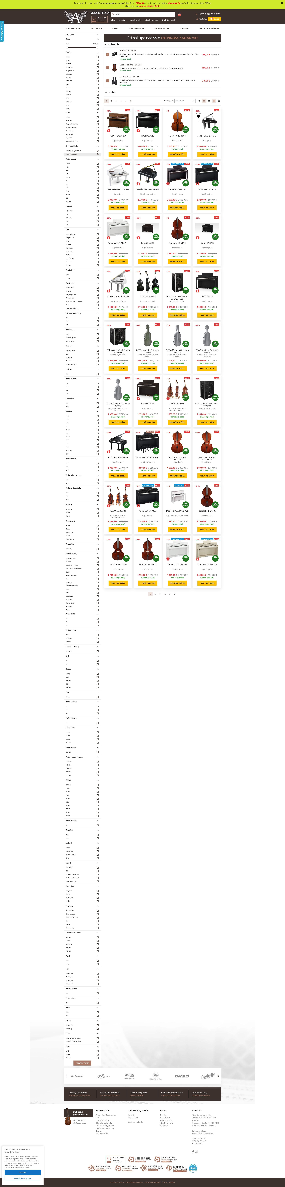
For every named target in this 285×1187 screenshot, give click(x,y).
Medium (69, 357)
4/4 (67, 447)
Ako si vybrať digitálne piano (106, 1115)
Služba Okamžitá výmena (105, 1128)
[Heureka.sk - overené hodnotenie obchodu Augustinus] (193, 1168)
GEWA (68, 109)
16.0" (68, 437)
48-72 (68, 177)
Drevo (68, 848)
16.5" (68, 440)
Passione (69, 600)
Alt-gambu (69, 891)
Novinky (163, 1115)
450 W (68, 795)
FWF (67, 105)
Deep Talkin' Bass (72, 565)
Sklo (67, 858)
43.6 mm (69, 944)
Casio (68, 84)
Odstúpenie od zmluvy (136, 1122)
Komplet (69, 120)
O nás (98, 1118)
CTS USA (69, 81)
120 (67, 191)
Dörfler (68, 95)
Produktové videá (168, 20)
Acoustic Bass (70, 558)
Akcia (68, 117)
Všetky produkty (71, 154)
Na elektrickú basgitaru (73, 1042)
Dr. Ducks (69, 88)
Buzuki (68, 245)
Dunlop (68, 91)
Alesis (68, 57)
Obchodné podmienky (104, 1123)
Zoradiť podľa (169, 101)
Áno (67, 407)
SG (67, 871)
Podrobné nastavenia (22, 1178)
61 (67, 390)
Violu (68, 901)
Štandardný (70, 928)
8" (67, 325)
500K (67, 684)
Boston (68, 78)
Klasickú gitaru (71, 338)
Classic (68, 562)
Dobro (68, 334)
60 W (67, 802)
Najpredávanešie (166, 1120)
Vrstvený (69, 1029)
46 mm (68, 948)
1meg (68, 674)
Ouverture (69, 596)
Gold (67, 579)
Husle (68, 894)
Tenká (68, 516)
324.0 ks (68, 772)
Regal (68, 610)
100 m (68, 736)
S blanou (69, 255)
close (282, 3)
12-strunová (70, 288)
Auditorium (70, 910)
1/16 (67, 416)
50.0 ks (68, 775)
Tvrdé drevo (70, 539)
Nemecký (69, 867)
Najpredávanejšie (135, 20)
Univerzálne (70, 341)
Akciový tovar (165, 1118)
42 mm (68, 937)
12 (199, 101)
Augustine (69, 67)
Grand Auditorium (72, 917)
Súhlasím (22, 1172)
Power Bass (70, 603)
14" (67, 221)
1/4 (67, 423)
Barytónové (70, 238)
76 (67, 394)
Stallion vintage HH (72, 874)
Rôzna (68, 513)
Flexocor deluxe (71, 575)
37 (67, 383)
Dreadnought (70, 914)
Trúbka (68, 265)
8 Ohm (68, 687)
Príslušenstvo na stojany (74, 301)
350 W (68, 788)
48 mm (68, 951)
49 (67, 387)
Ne (67, 1012)
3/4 (67, 444)
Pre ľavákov (70, 298)
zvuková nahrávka (72, 141)
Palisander (69, 532)
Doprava (99, 1131)
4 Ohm (68, 681)
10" (67, 318)
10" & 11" (69, 211)
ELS (67, 98)
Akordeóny (184, 28)
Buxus (68, 525)
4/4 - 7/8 (69, 451)
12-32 (68, 164)
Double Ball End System (74, 569)
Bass (67, 241)
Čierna (68, 1058)
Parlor (68, 924)
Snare (68, 278)
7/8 (67, 454)
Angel (68, 60)
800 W (68, 812)
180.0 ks (68, 765)
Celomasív (69, 973)
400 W (68, 792)
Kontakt (131, 1115)
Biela (67, 1051)
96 (67, 198)
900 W (68, 816)
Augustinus (70, 71)
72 (67, 188)
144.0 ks (68, 761)
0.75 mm (69, 509)
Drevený (69, 549)
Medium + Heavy (71, 361)
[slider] (67, 48)
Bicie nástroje (96, 28)
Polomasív (69, 980)
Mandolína (69, 251)
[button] (66, 1076)
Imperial (69, 582)
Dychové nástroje (162, 28)
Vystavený (69, 134)
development (156, 1182)
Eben (68, 529)
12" (67, 214)
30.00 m (68, 739)
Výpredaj (122, 20)
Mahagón (69, 638)
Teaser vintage (71, 881)
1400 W (68, 785)
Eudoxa (68, 572)
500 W (68, 799)
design (147, 1182)
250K (67, 677)
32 (67, 170)
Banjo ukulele (70, 234)
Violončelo (69, 898)
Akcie (113, 20)
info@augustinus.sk (80, 1123)
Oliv (67, 593)
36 (204, 101)
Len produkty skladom (73, 151)
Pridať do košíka (118, 154)
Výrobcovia (164, 1126)
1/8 (67, 426)
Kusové (68, 291)
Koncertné (69, 248)
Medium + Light (71, 364)
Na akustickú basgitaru (73, 1038)
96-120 (68, 201)
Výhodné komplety (152, 20)
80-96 (68, 195)
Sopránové (70, 258)
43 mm (68, 941)
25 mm (68, 752)
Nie (67, 403)
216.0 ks (68, 768)
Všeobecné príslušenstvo (209, 28)
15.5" (68, 433)
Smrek (68, 642)
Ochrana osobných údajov (105, 1126)
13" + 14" (69, 218)
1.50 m (68, 732)
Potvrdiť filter (82, 1063)
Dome (68, 697)
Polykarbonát (70, 855)
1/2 (67, 420)
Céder (68, 635)
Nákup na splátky (102, 1134)
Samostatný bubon (72, 308)
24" (67, 225)
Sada (68, 305)
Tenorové (69, 262)
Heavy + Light (70, 351)
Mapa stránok (133, 1118)
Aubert (68, 64)
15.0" (68, 430)
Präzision (69, 606)
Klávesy (115, 28)
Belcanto (69, 74)
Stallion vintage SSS (72, 878)
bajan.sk (172, 1182)
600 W (68, 805)
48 (67, 174)
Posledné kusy (71, 127)
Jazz (67, 589)
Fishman (69, 651)
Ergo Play (69, 102)
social (165, 1182)
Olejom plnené (71, 295)
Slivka (68, 536)
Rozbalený (69, 131)
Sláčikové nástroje (136, 28)
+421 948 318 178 (79, 1120)
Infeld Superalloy (71, 586)
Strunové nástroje (72, 28)
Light (67, 354)
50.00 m (68, 743)
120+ (67, 167)
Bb (67, 374)
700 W (68, 809)
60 (67, 184)
